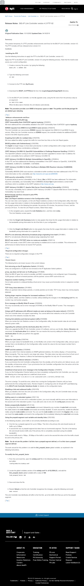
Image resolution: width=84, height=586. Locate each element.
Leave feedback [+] (73, 563)
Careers (20, 563)
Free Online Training (40, 560)
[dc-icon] (33, 537)
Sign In (76, 9)
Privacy (30, 580)
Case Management (27, 8)
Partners (68, 2)
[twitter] (15, 537)
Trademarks (14, 580)
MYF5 (76, 2)
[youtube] (28, 537)
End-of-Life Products (20, 16)
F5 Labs (52, 563)
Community (57, 2)
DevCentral (53, 555)
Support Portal (55, 557)
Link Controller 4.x (33, 16)
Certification (38, 555)
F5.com (38, 2)
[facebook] (24, 537)
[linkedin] (19, 537)
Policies (22, 580)
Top (7, 115)
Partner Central (55, 560)
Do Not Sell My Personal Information (61, 580)
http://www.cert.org (47, 184)
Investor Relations (23, 560)
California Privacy (41, 580)
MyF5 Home (8, 16)
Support (46, 2)
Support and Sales (32, 532)
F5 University (38, 557)
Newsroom (21, 557)
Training (36, 552)
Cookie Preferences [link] (42, 583)
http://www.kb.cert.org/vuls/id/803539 (45, 174)
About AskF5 (21, 565)
